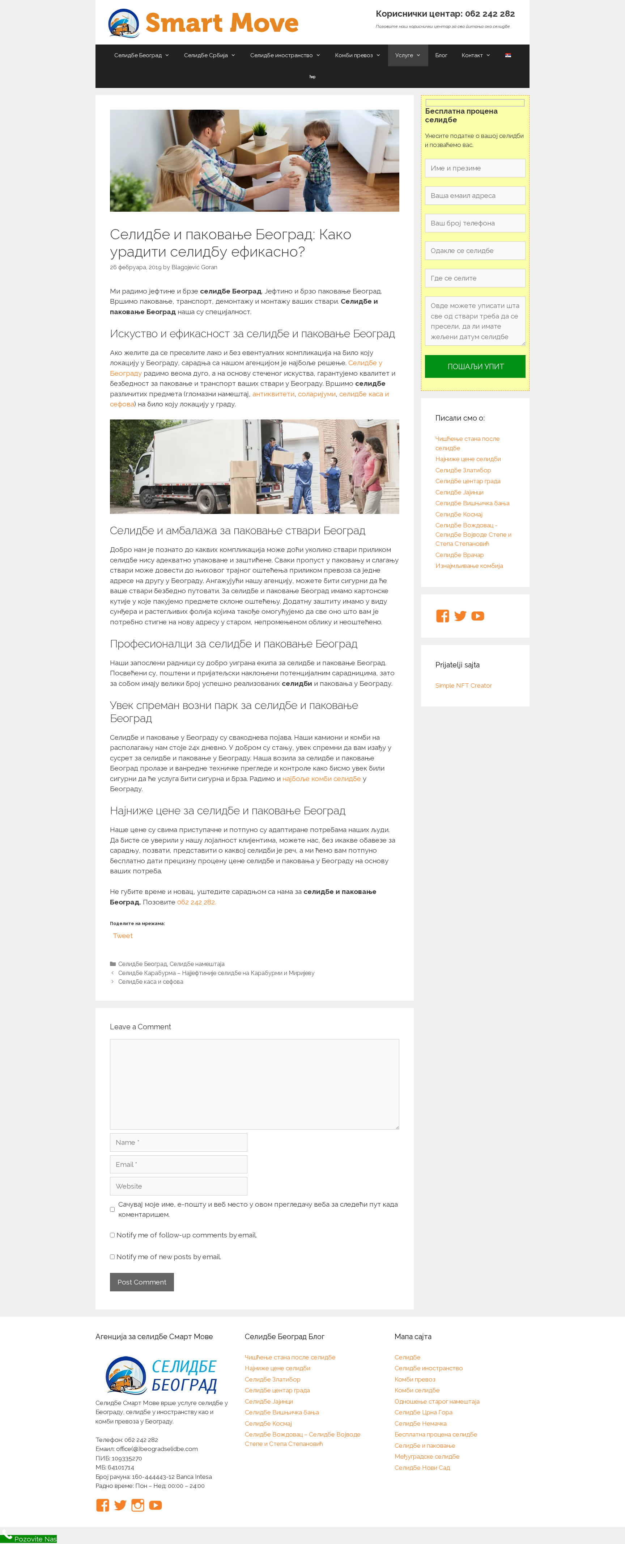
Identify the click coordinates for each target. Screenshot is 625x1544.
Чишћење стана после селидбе (290, 1357)
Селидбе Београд (138, 55)
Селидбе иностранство (281, 55)
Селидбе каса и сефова (150, 981)
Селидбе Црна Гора (423, 1412)
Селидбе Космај (458, 514)
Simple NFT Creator (463, 685)
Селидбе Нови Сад (422, 1467)
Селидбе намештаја (197, 964)
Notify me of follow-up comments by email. (186, 1235)
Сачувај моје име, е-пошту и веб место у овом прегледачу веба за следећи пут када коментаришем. (258, 1209)
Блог (441, 55)
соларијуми (317, 394)
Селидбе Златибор (463, 470)
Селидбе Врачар (459, 554)
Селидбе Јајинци (459, 492)
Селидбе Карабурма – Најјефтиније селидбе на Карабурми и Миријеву (216, 973)
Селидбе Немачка (421, 1423)
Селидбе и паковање (425, 1445)
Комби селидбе (417, 1390)
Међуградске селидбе (427, 1456)
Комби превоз (354, 55)
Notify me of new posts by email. (168, 1257)
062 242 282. (196, 902)
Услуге (404, 55)
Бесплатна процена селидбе (436, 1434)
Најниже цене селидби (468, 459)
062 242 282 (490, 13)
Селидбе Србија (206, 55)
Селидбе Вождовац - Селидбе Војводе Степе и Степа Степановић (473, 534)
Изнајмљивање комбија (469, 565)
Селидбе (408, 1357)
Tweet (123, 934)
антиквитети (273, 394)
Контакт (472, 55)
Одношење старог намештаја (437, 1401)
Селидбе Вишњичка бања (472, 503)
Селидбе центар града (468, 481)
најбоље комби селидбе (321, 778)
